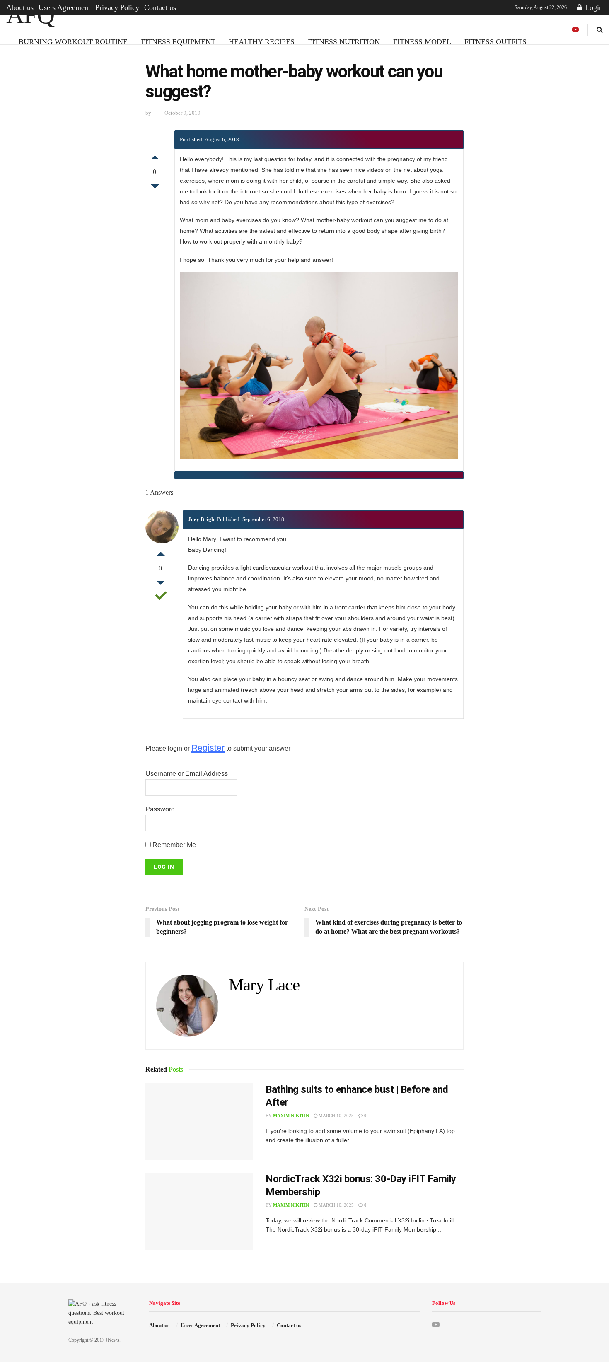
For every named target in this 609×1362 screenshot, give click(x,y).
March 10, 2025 (335, 1115)
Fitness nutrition (344, 42)
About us (20, 7)
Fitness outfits (495, 42)
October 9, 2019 (182, 113)
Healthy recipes (262, 42)
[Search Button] (600, 29)
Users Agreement (64, 7)
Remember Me (173, 844)
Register (208, 747)
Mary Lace (264, 985)
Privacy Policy (117, 7)
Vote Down (155, 188)
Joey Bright (202, 519)
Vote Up (155, 155)
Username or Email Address (186, 773)
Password (160, 809)
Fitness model (422, 42)
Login (593, 7)
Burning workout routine (73, 42)
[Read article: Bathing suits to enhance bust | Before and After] (199, 1121)
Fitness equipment (178, 42)
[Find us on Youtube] (575, 30)
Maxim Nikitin (291, 1115)
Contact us (160, 7)
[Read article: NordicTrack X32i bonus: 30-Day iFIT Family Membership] (199, 1211)
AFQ (30, 14)
